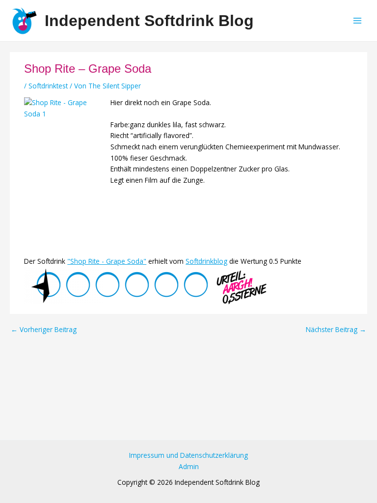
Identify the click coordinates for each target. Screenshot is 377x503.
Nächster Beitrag (336, 329)
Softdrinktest (48, 85)
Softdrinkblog (206, 261)
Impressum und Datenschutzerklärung (188, 455)
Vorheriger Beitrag (44, 329)
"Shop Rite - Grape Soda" (106, 261)
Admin (189, 466)
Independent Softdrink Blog (149, 20)
